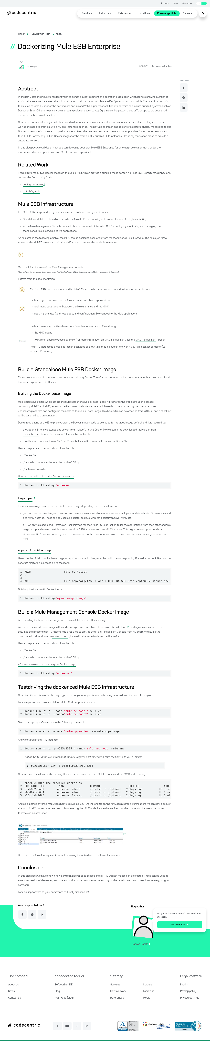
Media (146, 998)
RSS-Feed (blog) (64, 998)
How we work (118, 991)
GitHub (148, 411)
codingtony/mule (33, 184)
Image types (25, 498)
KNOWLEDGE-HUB (40, 34)
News (175, 3)
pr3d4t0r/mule (31, 191)
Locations (144, 13)
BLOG (59, 34)
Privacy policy (188, 991)
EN (204, 3)
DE (199, 3)
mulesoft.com (31, 434)
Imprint (184, 984)
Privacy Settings (189, 998)
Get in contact (178, 924)
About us (164, 3)
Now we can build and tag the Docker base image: (46, 476)
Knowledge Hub (166, 13)
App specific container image (34, 550)
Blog (57, 991)
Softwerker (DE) (64, 984)
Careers (187, 13)
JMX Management (146, 340)
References (125, 13)
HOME (21, 34)
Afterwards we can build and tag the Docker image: (47, 664)
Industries (105, 13)
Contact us (187, 3)
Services (87, 13)
